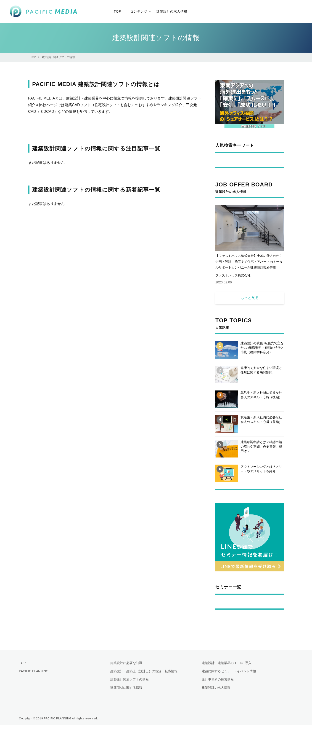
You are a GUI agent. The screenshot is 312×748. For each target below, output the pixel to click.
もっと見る (250, 298)
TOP (33, 57)
